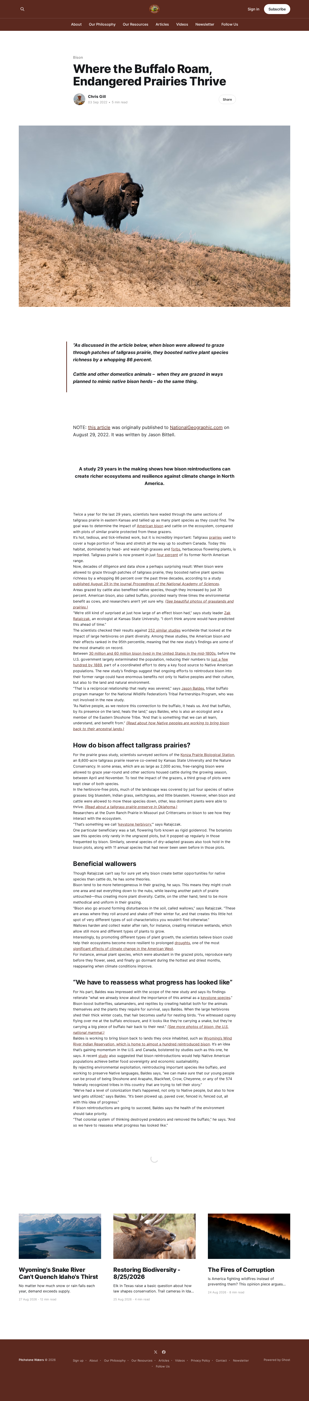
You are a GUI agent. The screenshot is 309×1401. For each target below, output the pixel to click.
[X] (155, 1352)
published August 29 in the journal (146, 584)
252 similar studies (164, 630)
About (76, 24)
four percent (167, 555)
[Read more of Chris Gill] (79, 99)
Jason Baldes (192, 688)
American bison (150, 526)
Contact (221, 1360)
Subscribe (277, 9)
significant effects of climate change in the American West (123, 948)
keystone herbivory (134, 824)
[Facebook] (164, 1352)
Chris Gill (97, 96)
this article (99, 427)
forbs (175, 549)
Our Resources (135, 24)
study (103, 1055)
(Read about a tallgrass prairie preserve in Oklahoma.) (131, 807)
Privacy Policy (200, 1360)
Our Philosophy (102, 24)
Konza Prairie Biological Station (207, 754)
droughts (182, 942)
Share (227, 99)
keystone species (215, 997)
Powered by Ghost (277, 1360)
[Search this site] (22, 9)
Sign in (253, 9)
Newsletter (204, 24)
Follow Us (229, 24)
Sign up (78, 1360)
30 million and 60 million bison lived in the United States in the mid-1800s (152, 653)
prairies (215, 537)
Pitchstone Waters (31, 1360)
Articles (162, 24)
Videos (182, 24)
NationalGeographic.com (196, 427)
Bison (78, 57)
